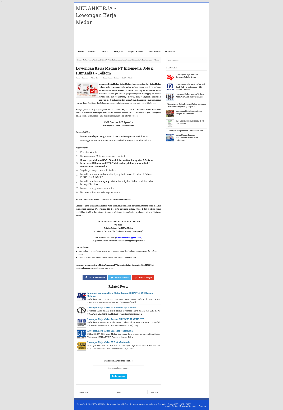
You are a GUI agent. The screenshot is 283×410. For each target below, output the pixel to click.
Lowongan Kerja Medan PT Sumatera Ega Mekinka (111, 307)
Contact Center (88, 60)
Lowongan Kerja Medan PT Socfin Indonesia (108, 342)
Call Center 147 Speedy (118, 122)
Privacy (183, 406)
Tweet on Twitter (122, 277)
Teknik (110, 60)
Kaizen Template (158, 404)
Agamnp (145, 404)
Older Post (154, 392)
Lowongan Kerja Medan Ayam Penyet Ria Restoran (189, 112)
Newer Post (83, 392)
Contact (175, 406)
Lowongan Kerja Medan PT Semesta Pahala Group (188, 75)
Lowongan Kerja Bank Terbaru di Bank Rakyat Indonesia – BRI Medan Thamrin (190, 87)
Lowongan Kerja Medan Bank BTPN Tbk (185, 130)
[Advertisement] (172, 25)
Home (81, 51)
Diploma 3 (97, 60)
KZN (177, 404)
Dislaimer (193, 406)
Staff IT (104, 60)
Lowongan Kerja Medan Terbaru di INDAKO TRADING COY (115, 319)
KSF (182, 404)
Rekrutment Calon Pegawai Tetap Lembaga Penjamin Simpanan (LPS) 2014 (186, 105)
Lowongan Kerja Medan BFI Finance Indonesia (110, 330)
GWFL (188, 404)
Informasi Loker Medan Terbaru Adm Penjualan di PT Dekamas (190, 95)
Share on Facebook (97, 277)
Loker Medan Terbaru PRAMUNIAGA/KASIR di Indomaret (187, 138)
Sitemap (202, 406)
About (167, 406)
